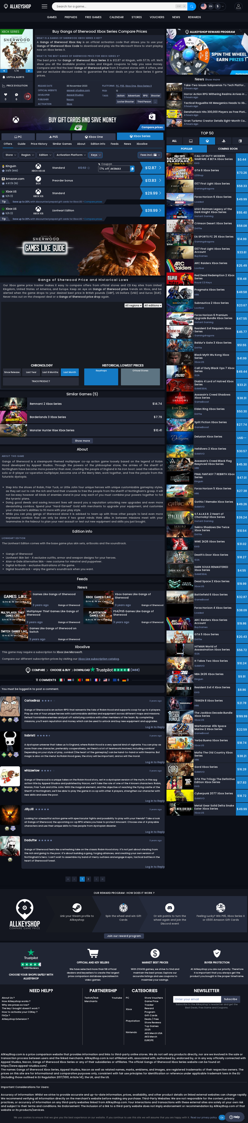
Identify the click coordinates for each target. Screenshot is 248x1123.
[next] (29, 71)
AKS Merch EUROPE (151, 1038)
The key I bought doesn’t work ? (21, 1008)
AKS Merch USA (153, 1033)
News (127, 144)
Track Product (41, 381)
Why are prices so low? (15, 1005)
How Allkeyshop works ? (16, 1001)
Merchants (90, 1001)
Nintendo (131, 1032)
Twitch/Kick (91, 998)
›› (102, 879)
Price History (39, 144)
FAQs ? (6, 1015)
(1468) (135, 670)
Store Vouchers (154, 998)
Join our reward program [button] (124, 936)
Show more (212, 79)
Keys (94, 155)
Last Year (31, 372)
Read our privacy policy (204, 1117)
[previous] (3, 71)
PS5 (122, 85)
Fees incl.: (147, 155)
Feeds (115, 144)
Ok (222, 1117)
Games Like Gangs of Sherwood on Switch (52, 630)
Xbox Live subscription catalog (98, 659)
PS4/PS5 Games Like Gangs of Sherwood (133, 613)
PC (117, 85)
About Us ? (8, 998)
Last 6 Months (50, 372)
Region (26, 155)
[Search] (191, 6)
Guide (21, 144)
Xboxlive (142, 144)
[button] (238, 6)
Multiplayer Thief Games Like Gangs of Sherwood (53, 613)
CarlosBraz (32, 700)
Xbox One (130, 85)
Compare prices (93, 201)
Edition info (98, 144)
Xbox (69, 104)
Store (9, 155)
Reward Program (150, 1010)
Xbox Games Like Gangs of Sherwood (133, 595)
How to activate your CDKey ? (20, 1012)
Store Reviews (153, 1022)
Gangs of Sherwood (69, 605)
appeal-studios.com (78, 90)
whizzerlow (31, 770)
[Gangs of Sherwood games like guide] (82, 250)
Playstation (133, 1021)
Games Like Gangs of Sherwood (54, 594)
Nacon (70, 99)
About (81, 144)
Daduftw (30, 840)
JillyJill (29, 809)
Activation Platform (69, 155)
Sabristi (29, 735)
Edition (43, 155)
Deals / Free (152, 1019)
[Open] (44, 6)
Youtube (117, 998)
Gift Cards (151, 1015)
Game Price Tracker (151, 1003)
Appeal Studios (75, 94)
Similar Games (62, 144)
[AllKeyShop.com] (17, 6)
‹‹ (68, 879)
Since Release (12, 372)
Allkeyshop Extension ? (15, 1019)
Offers (8, 144)
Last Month (70, 372)
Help (236, 1117)
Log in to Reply (155, 727)
